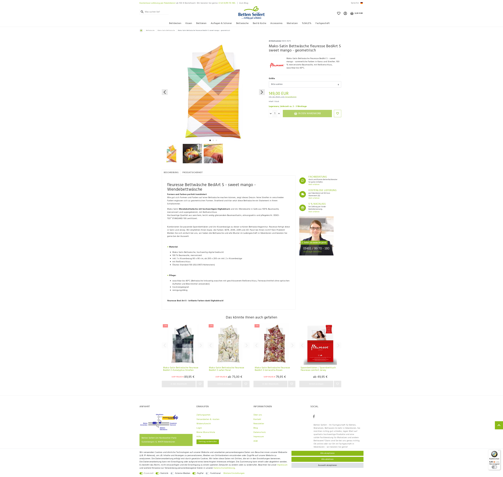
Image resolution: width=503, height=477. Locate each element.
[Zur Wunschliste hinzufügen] (337, 113)
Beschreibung (171, 172)
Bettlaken (201, 23)
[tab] (171, 173)
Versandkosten (291, 97)
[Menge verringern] (270, 113)
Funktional (215, 473)
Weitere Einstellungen (234, 473)
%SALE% (306, 23)
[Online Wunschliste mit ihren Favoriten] (338, 14)
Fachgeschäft (323, 23)
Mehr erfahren (314, 184)
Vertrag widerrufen (208, 441)
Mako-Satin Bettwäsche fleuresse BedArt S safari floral (226, 369)
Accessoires (276, 23)
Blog (255, 428)
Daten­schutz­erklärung (224, 468)
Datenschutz (259, 432)
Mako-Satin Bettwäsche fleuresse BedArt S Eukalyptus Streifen (180, 369)
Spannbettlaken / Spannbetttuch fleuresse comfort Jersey (318, 369)
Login (199, 428)
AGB (255, 441)
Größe (272, 78)
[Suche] (142, 11)
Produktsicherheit (192, 172)
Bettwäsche (242, 23)
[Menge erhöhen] (279, 113)
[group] (183, 344)
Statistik (164, 473)
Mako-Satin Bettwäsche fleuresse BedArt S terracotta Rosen (272, 369)
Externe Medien (182, 473)
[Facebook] (313, 416)
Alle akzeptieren (327, 453)
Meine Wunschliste (205, 432)
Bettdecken (175, 23)
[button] (345, 14)
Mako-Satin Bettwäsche (166, 30)
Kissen (188, 23)
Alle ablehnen (327, 459)
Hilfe (198, 436)
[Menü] (498, 451)
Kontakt (257, 419)
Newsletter (258, 423)
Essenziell (149, 473)
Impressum (258, 436)
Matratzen (292, 23)
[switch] (494, 467)
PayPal (200, 473)
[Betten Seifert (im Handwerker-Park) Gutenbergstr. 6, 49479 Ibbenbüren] (159, 429)
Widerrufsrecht (203, 423)
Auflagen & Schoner (221, 23)
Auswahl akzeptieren (327, 465)
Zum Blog (243, 3)
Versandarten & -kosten (207, 419)
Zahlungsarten (203, 415)
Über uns (257, 415)
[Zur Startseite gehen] (141, 30)
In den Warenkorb (309, 113)
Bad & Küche (259, 23)
